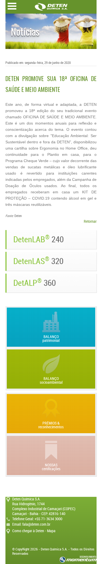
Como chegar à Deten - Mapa (33, 531)
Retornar (90, 221)
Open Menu (11, 6)
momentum (78, 559)
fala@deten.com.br (36, 524)
